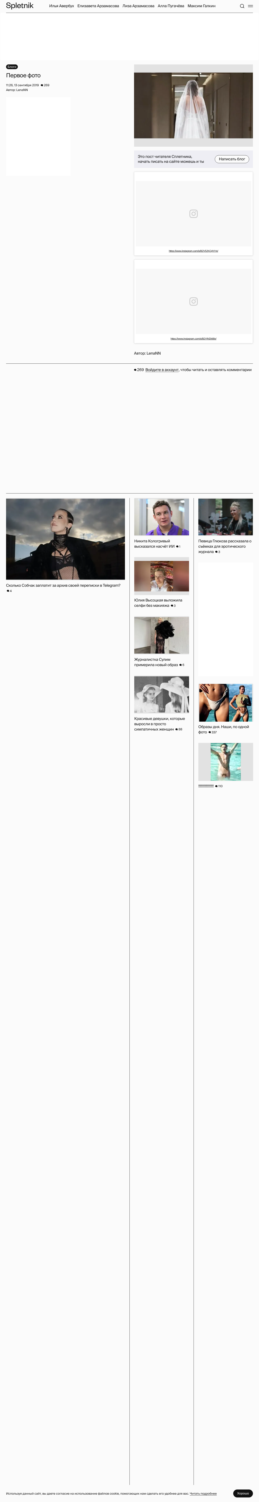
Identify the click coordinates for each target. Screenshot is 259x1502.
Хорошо (243, 1493)
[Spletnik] (19, 5)
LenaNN (154, 353)
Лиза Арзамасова (138, 6)
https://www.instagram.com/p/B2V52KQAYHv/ (193, 250)
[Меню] (250, 6)
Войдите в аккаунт (162, 369)
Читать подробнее (203, 1494)
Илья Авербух (61, 6)
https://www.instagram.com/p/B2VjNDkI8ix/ (193, 338)
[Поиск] (242, 6)
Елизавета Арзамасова (98, 6)
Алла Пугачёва (171, 6)
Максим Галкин (201, 6)
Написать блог (232, 159)
